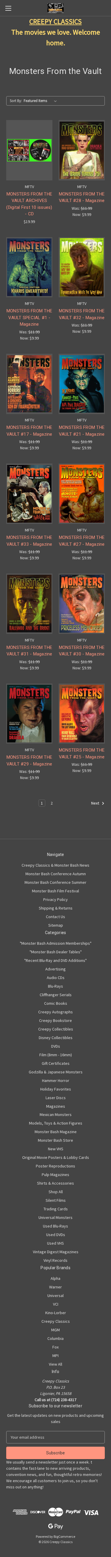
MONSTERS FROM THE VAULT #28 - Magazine (82, 197)
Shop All (56, 1191)
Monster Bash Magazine (56, 1131)
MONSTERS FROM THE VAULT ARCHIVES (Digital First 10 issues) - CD (29, 204)
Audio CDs (56, 977)
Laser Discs (56, 1097)
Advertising (55, 969)
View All (55, 1364)
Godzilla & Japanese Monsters (56, 1072)
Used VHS (55, 1243)
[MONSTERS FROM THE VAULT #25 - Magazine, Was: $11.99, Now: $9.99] (81, 713)
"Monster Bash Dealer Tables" (56, 951)
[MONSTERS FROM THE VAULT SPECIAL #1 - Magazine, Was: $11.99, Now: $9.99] (29, 267)
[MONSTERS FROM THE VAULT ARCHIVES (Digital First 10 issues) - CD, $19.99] (29, 150)
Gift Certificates (56, 1063)
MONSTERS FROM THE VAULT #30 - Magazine (82, 651)
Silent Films (56, 1200)
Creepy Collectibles (55, 1029)
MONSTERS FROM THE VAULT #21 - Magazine (82, 431)
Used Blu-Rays (55, 1226)
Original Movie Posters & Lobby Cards (55, 1157)
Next (95, 803)
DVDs (55, 1046)
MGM (55, 1330)
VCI (55, 1304)
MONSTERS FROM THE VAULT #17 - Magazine (29, 431)
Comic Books (55, 1003)
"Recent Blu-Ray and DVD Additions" (55, 960)
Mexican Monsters (56, 1114)
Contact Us (55, 916)
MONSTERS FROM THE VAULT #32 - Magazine (82, 314)
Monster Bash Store (55, 1140)
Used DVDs (55, 1234)
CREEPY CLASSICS (55, 21)
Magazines (55, 1106)
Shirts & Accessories (55, 1183)
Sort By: (16, 100)
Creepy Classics (55, 1321)
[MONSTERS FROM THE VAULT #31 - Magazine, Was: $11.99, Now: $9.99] (29, 603)
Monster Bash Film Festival (55, 891)
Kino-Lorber (55, 1312)
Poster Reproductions (55, 1166)
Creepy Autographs (55, 1012)
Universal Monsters (55, 1217)
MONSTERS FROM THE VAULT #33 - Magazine (29, 541)
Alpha (55, 1278)
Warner (55, 1287)
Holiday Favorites (55, 1089)
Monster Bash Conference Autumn (55, 873)
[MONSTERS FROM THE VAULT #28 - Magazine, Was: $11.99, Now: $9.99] (81, 150)
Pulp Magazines (55, 1174)
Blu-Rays (55, 986)
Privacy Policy (55, 899)
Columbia (55, 1338)
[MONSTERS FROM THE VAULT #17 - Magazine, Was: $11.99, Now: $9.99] (29, 384)
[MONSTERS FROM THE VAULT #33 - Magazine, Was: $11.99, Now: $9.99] (29, 493)
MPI (55, 1355)
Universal (55, 1295)
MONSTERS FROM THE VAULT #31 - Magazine (29, 651)
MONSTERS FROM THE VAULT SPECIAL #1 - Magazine (29, 317)
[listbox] (41, 100)
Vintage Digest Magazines (55, 1251)
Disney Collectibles (56, 1037)
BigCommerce (64, 1536)
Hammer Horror (55, 1080)
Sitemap (55, 925)
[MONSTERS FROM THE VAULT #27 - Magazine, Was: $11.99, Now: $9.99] (81, 493)
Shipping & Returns (56, 908)
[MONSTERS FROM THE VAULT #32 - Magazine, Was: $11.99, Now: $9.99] (81, 267)
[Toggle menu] (8, 8)
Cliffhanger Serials (56, 994)
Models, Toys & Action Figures (55, 1123)
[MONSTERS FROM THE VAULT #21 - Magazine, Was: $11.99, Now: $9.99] (81, 384)
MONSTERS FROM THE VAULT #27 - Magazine (82, 541)
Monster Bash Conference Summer (55, 882)
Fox (55, 1347)
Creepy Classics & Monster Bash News (55, 865)
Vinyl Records (55, 1260)
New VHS (55, 1148)
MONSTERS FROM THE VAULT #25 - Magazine (82, 753)
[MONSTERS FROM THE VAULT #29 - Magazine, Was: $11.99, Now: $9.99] (29, 713)
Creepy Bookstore (55, 1020)
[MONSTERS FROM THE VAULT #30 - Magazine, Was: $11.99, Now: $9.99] (81, 603)
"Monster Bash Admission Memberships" (55, 943)
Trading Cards (56, 1209)
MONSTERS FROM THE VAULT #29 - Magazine (29, 761)
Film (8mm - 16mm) (55, 1054)
